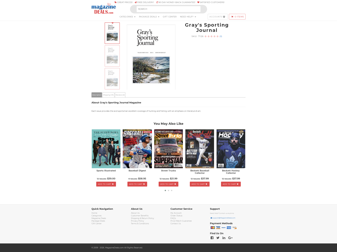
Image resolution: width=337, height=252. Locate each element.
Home (94, 213)
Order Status (176, 215)
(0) (221, 36)
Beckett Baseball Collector (199, 171)
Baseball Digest (137, 170)
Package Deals (148, 17)
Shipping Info (108, 95)
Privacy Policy (137, 221)
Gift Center (170, 17)
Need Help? (187, 17)
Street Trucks (168, 170)
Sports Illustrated (106, 170)
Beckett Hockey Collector (231, 171)
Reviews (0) (120, 95)
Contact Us (175, 223)
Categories (127, 17)
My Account (176, 213)
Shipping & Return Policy (142, 218)
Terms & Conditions (140, 223)
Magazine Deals (98, 218)
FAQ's (173, 218)
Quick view (106, 149)
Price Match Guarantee (181, 221)
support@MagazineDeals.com (224, 218)
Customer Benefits (139, 215)
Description (96, 95)
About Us (135, 213)
